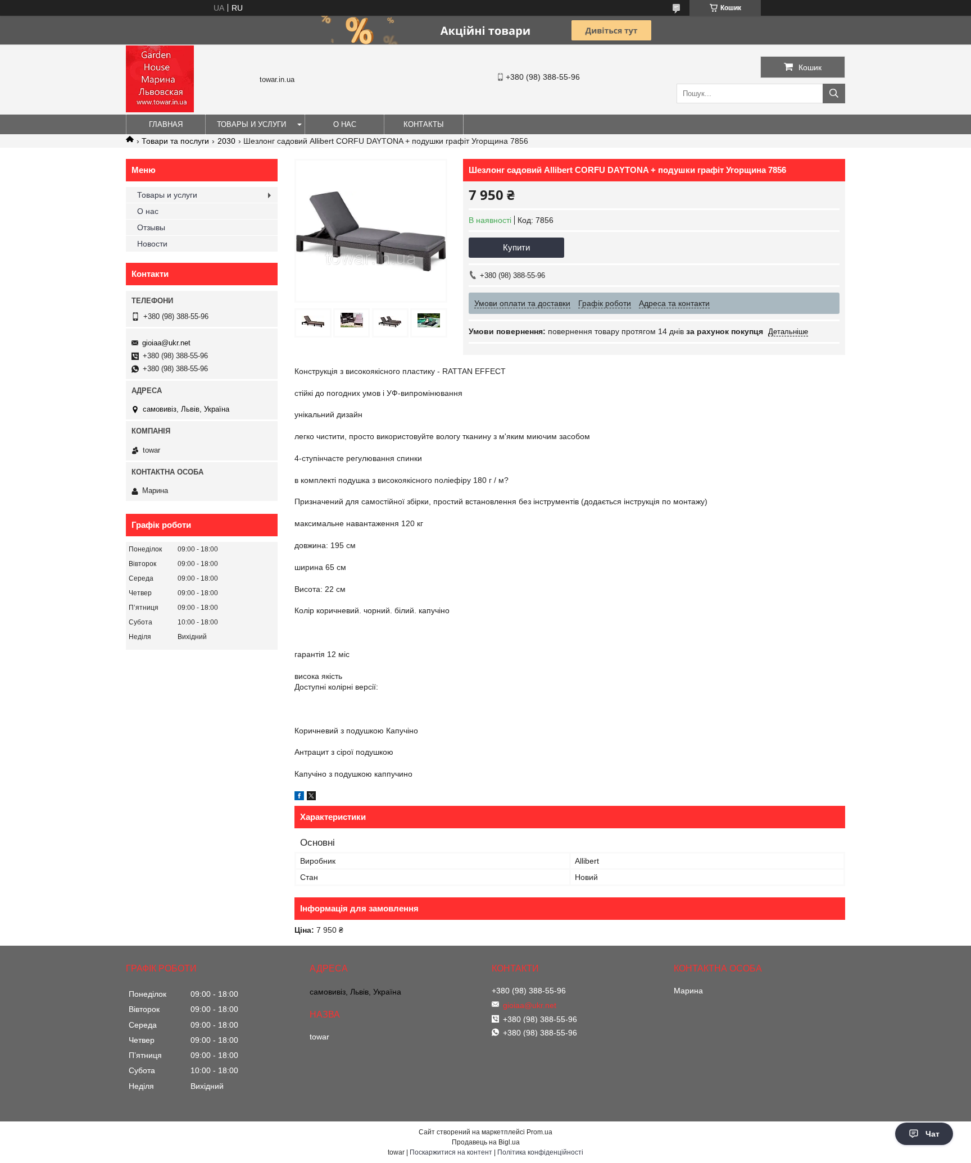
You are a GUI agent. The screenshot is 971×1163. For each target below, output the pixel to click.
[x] (311, 797)
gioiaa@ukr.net (166, 343)
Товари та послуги (175, 140)
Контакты (423, 124)
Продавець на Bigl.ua (486, 1142)
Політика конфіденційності (540, 1152)
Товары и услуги (251, 124)
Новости (152, 243)
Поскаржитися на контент (451, 1152)
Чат (932, 1133)
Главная (166, 124)
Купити (516, 247)
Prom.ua (539, 1132)
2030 (226, 140)
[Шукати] (834, 93)
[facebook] (299, 797)
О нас (344, 124)
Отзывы (151, 227)
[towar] (160, 109)
